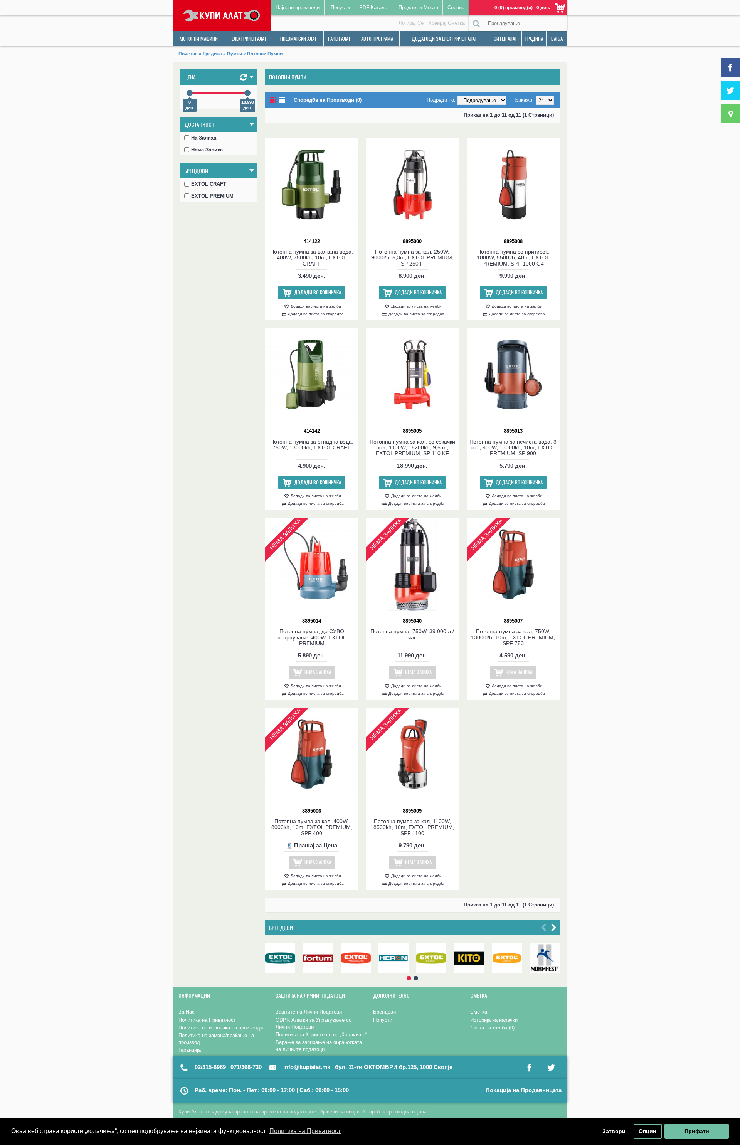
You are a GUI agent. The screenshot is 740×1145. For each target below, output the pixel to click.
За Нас (186, 1012)
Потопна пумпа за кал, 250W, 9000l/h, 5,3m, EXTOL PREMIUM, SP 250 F (412, 258)
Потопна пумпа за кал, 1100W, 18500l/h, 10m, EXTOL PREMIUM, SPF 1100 (412, 827)
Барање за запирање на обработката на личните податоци (319, 1045)
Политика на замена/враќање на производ (216, 1038)
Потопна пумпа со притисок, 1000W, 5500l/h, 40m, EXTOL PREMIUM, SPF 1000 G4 (513, 258)
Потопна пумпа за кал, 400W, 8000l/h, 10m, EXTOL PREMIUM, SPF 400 (311, 827)
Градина (212, 54)
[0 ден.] (190, 93)
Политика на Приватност (207, 1020)
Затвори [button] (614, 1131)
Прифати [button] (696, 1131)
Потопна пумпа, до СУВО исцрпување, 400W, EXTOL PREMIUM (312, 637)
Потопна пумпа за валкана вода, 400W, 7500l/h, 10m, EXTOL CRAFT (311, 258)
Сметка (478, 1012)
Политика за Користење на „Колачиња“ (321, 1034)
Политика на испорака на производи (220, 1028)
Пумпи (234, 54)
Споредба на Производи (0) (328, 100)
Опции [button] (647, 1131)
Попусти (382, 1020)
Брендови (281, 927)
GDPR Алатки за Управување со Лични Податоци (314, 1023)
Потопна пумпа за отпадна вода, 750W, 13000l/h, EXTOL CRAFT (311, 445)
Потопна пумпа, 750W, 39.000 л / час (412, 634)
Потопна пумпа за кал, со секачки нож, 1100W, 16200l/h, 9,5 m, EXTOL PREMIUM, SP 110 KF (412, 448)
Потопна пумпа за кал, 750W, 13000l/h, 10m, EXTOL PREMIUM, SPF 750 (513, 637)
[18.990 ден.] (247, 93)
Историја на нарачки (494, 1020)
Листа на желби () (492, 1028)
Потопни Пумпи (265, 54)
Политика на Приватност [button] (305, 1131)
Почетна (188, 54)
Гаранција (189, 1050)
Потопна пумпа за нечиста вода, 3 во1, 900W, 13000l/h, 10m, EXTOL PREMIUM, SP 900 (513, 448)
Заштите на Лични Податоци (309, 1012)
